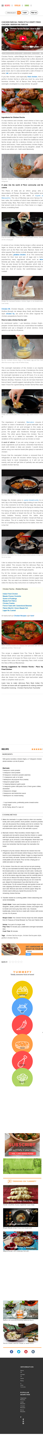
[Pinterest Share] (26, 1351)
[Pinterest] (23, 1421)
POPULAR (17, 5)
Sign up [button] (34, 13)
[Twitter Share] (19, 1351)
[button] (22, 1145)
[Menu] (3, 5)
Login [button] (25, 13)
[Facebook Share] (11, 1351)
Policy (22, 1380)
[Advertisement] (21, 718)
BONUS (27, 5)
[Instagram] (23, 1423)
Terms (22, 1378)
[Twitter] (23, 1419)
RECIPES (7, 5)
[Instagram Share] (33, 1351)
